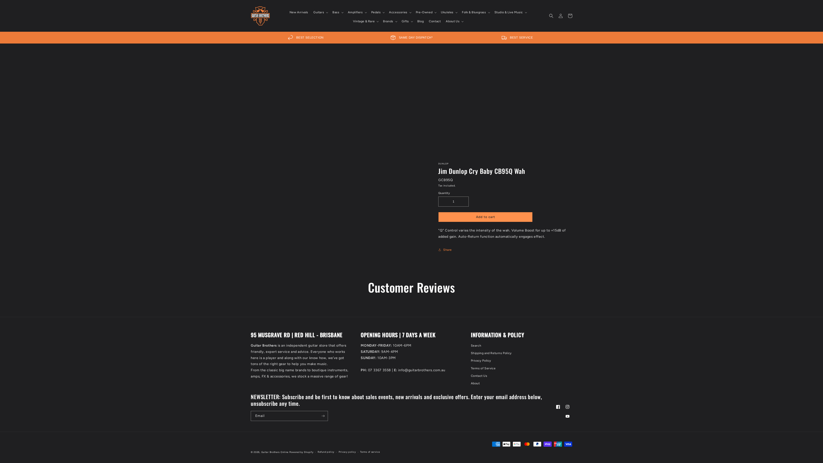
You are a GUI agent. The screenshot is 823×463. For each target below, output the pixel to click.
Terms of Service (483, 368)
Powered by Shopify (301, 452)
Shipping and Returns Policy (491, 353)
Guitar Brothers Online (274, 452)
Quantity (444, 193)
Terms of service (370, 452)
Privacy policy (347, 452)
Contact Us (479, 376)
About (475, 383)
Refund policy (326, 452)
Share (447, 250)
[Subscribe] (323, 416)
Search (476, 345)
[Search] (551, 16)
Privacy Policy (481, 360)
